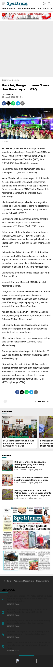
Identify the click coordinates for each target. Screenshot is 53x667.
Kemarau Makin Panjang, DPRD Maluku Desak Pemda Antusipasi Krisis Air (27, 610)
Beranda (6, 80)
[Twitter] (8, 103)
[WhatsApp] (13, 103)
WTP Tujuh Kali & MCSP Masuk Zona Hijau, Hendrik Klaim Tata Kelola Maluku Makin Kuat (28, 645)
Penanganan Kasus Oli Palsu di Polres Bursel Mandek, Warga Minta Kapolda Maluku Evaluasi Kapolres (32, 493)
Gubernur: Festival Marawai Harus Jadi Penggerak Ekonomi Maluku (32, 478)
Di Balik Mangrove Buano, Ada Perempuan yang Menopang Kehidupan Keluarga (18, 443)
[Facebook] (4, 103)
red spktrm (7, 94)
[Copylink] (22, 103)
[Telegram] (18, 103)
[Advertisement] (26, 49)
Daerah (15, 80)
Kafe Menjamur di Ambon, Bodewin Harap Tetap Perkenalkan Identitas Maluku (28, 621)
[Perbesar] (26, 137)
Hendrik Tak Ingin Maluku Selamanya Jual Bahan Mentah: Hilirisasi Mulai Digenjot (28, 632)
